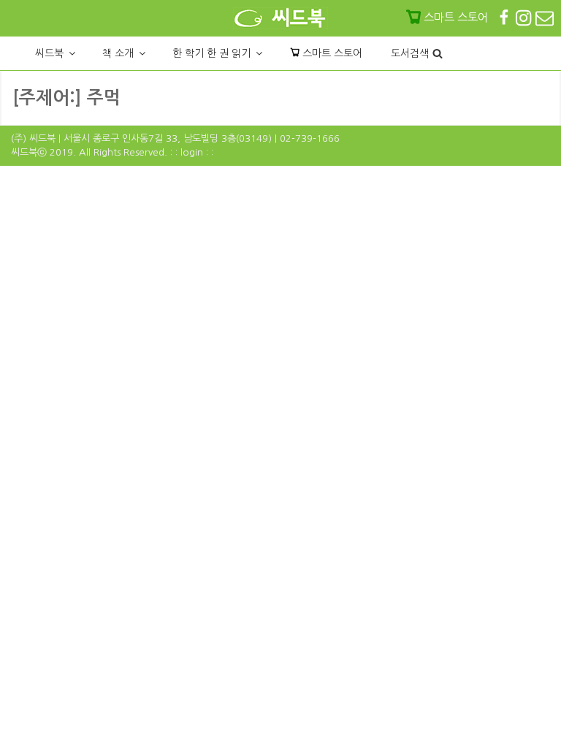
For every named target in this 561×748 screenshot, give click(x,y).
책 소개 (118, 53)
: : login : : (191, 152)
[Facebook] (505, 17)
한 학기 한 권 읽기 (211, 53)
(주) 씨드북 (33, 138)
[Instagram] (524, 17)
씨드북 (49, 53)
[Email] (544, 17)
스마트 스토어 (330, 53)
